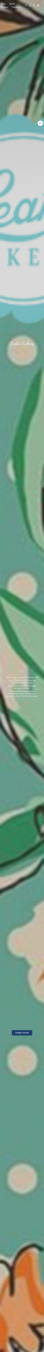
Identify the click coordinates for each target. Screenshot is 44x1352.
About (12, 4)
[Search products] (40, 123)
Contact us (16, 7)
